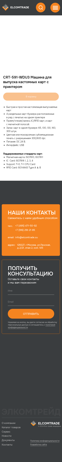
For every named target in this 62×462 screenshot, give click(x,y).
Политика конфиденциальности (44, 441)
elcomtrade (19, 7)
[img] (6, 7)
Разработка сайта (38, 444)
